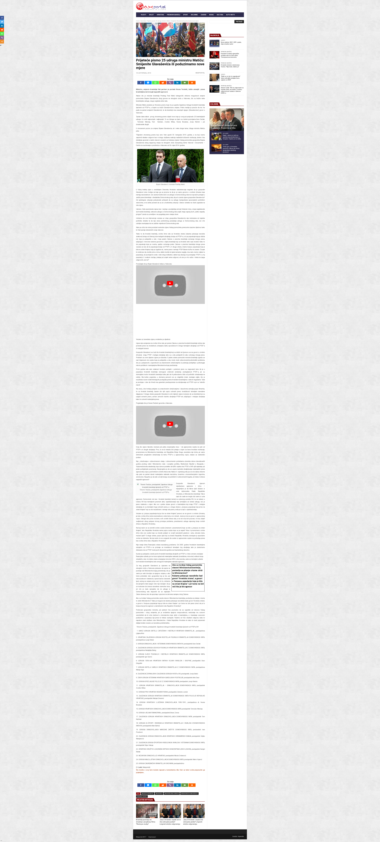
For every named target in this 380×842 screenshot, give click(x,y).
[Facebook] (140, 82)
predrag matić (142, 796)
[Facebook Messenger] (148, 82)
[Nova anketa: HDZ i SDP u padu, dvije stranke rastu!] (214, 43)
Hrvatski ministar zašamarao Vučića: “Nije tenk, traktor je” (230, 66)
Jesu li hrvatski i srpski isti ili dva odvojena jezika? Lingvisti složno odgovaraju (170, 822)
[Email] (184, 82)
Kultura (220, 15)
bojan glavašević (147, 793)
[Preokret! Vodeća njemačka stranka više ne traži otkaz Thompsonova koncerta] (214, 54)
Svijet (151, 15)
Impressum (152, 837)
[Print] (192, 82)
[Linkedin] (177, 82)
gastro (140, 19)
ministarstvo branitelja (189, 793)
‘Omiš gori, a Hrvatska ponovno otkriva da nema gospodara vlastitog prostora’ (231, 149)
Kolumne (194, 15)
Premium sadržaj (173, 15)
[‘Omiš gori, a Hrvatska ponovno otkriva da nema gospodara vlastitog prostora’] (216, 148)
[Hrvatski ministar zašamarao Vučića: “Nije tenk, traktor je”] (214, 66)
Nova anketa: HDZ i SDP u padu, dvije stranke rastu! (231, 43)
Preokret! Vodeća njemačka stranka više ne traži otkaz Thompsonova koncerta (230, 55)
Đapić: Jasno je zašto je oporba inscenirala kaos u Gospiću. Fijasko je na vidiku (232, 137)
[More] (2, 42)
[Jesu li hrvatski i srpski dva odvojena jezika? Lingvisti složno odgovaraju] (194, 811)
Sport (185, 15)
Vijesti (143, 15)
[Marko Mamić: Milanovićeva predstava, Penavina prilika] (226, 119)
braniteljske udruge (172, 793)
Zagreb (203, 15)
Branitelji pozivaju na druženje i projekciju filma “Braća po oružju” (145, 822)
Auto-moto (230, 15)
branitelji (159, 793)
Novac (211, 15)
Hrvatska (160, 15)
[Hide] (1, 45)
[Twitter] (2, 22)
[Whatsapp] (155, 82)
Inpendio (241, 836)
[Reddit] (162, 82)
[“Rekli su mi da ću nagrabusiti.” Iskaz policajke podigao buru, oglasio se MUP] (214, 77)
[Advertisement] (170, 321)
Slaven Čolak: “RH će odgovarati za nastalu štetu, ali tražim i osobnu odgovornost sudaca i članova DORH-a (232, 90)
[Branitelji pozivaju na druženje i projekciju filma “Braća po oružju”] (147, 811)
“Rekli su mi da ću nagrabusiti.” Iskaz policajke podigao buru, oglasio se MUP (230, 78)
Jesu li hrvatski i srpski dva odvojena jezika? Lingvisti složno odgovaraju (193, 822)
